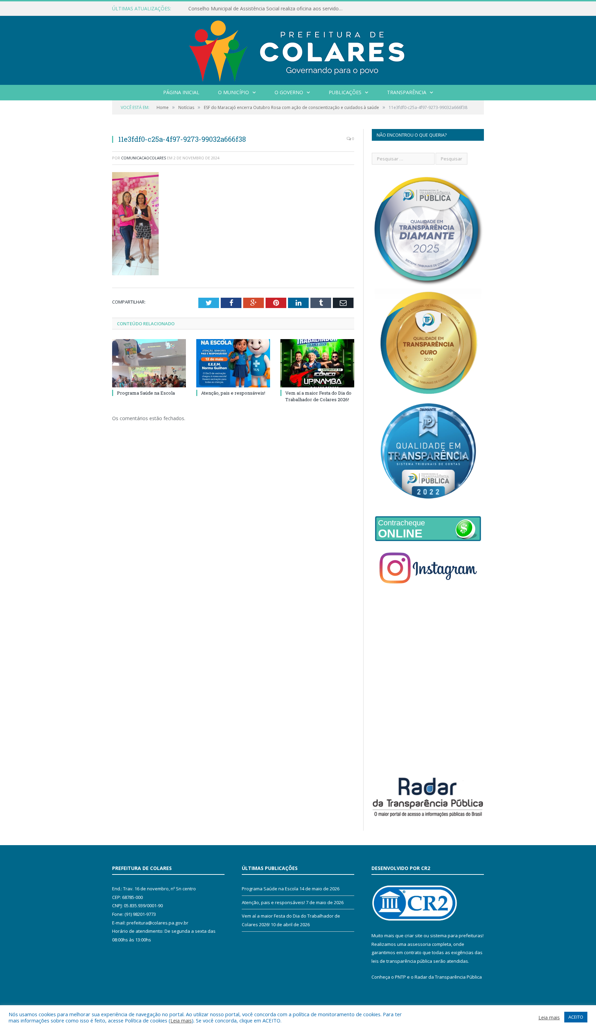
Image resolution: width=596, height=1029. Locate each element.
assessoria (419, 944)
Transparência (406, 92)
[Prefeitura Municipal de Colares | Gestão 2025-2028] (298, 49)
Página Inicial (181, 92)
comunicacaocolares (143, 157)
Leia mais (181, 1020)
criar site (414, 935)
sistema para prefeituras (456, 935)
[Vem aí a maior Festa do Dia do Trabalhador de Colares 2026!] (317, 363)
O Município (233, 92)
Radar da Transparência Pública (448, 977)
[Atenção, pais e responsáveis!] (233, 363)
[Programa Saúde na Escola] (149, 363)
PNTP (400, 977)
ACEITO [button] (575, 1017)
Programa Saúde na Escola (146, 393)
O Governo (289, 92)
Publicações (345, 92)
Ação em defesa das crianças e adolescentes (238, 9)
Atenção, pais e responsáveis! (233, 393)
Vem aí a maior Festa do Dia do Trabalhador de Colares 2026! (318, 396)
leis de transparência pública (401, 961)
